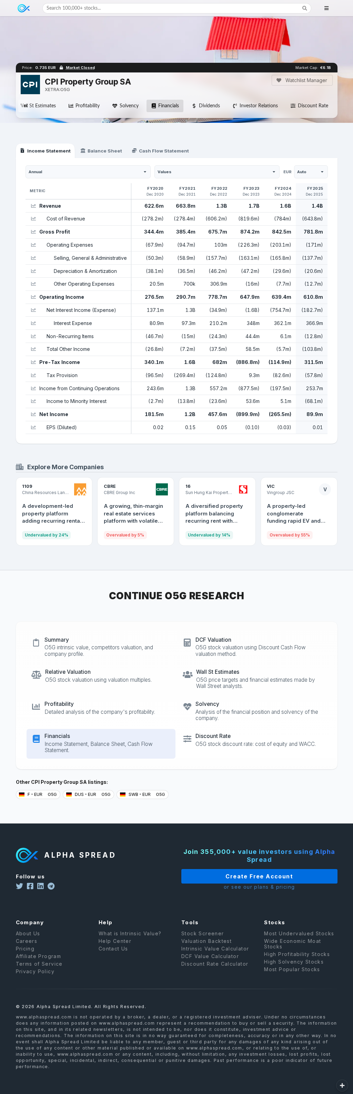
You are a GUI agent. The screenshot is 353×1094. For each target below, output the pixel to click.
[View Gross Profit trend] (33, 232)
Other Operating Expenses (84, 284)
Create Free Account (259, 876)
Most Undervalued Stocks (299, 933)
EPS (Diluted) (62, 427)
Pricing (25, 949)
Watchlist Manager (305, 80)
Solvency (129, 106)
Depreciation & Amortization (85, 271)
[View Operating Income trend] (33, 297)
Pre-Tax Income (59, 362)
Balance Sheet (105, 151)
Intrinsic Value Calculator (215, 949)
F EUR (42, 794)
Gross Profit (54, 232)
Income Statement (49, 151)
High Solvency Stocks (294, 962)
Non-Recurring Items (70, 336)
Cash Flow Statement (164, 151)
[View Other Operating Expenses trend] (33, 284)
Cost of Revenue (66, 218)
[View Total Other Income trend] (33, 349)
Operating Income (61, 297)
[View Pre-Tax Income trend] (33, 362)
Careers (27, 941)
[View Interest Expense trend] (33, 323)
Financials (168, 106)
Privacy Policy (35, 971)
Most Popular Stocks (292, 969)
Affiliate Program (38, 956)
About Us (28, 933)
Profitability (87, 106)
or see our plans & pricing (259, 887)
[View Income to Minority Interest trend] (33, 401)
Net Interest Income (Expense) (81, 310)
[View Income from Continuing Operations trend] (33, 388)
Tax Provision (62, 375)
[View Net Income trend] (33, 414)
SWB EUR (146, 794)
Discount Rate (313, 106)
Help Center (115, 941)
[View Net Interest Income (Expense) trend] (33, 310)
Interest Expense (73, 323)
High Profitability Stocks (297, 954)
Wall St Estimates (37, 106)
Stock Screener (202, 933)
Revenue (50, 206)
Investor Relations (259, 106)
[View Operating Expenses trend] (33, 245)
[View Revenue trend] (33, 205)
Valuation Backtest (206, 941)
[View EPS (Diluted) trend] (33, 427)
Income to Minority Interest (77, 401)
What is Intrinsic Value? (130, 933)
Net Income (53, 414)
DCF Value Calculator (210, 956)
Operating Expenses (70, 245)
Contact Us (113, 949)
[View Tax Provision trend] (33, 375)
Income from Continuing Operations (79, 388)
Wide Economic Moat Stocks (292, 943)
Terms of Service (39, 964)
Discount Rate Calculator (215, 964)
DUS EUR (92, 794)
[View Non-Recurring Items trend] (33, 336)
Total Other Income (68, 349)
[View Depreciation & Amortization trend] (33, 271)
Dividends (209, 106)
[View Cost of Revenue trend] (33, 219)
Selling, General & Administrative (90, 258)
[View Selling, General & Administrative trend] (33, 258)
